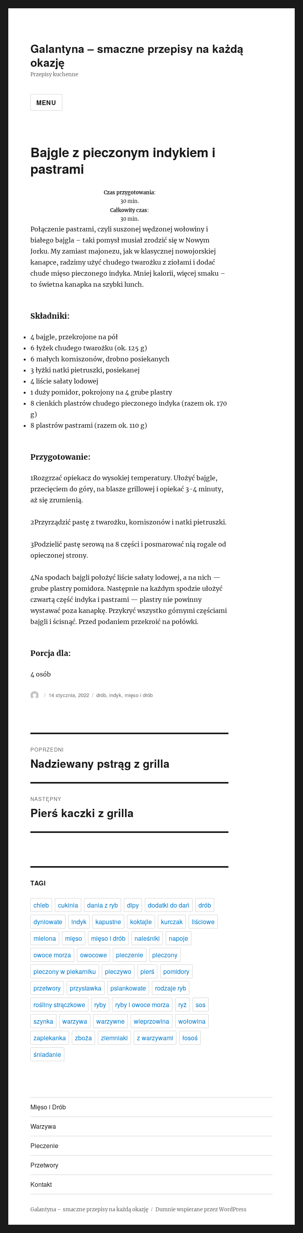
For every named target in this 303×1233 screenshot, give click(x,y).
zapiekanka (50, 1037)
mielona (45, 938)
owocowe (93, 954)
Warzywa (43, 1126)
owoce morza (52, 954)
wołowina (192, 1021)
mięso (73, 938)
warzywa (74, 1021)
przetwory (47, 987)
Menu (46, 102)
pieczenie (129, 954)
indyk (115, 695)
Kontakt (41, 1184)
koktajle (141, 921)
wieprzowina (151, 1021)
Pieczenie (44, 1145)
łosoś (190, 1037)
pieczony (165, 954)
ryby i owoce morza (142, 1004)
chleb (41, 905)
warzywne (110, 1021)
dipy (133, 905)
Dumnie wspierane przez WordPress (201, 1209)
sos (201, 1004)
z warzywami (155, 1037)
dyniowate (48, 921)
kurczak (172, 921)
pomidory (176, 971)
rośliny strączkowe (59, 1004)
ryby (100, 1004)
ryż (182, 1004)
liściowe (203, 921)
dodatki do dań (168, 905)
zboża (83, 1037)
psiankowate (128, 987)
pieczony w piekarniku (65, 971)
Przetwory (44, 1164)
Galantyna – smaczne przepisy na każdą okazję (136, 55)
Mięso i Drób (48, 1106)
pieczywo (118, 971)
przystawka (85, 987)
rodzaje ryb (170, 987)
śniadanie (47, 1054)
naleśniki (147, 938)
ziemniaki (114, 1037)
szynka (43, 1021)
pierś (147, 971)
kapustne (108, 921)
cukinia (68, 905)
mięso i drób (139, 695)
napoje (178, 938)
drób (101, 695)
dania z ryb (102, 905)
